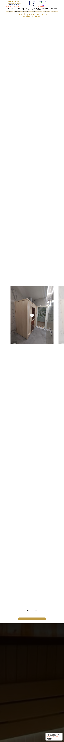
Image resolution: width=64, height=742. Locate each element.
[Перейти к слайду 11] (36, 610)
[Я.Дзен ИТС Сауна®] (11, 6)
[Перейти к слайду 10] (35, 610)
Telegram (43, 4)
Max (43, 5)
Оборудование (46, 11)
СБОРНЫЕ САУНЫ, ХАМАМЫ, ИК (23, 8)
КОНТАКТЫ (39, 9)
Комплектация (54, 11)
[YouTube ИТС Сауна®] (18, 6)
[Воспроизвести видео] (32, 315)
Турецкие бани (17, 11)
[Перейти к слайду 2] (28, 610)
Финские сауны (9, 11)
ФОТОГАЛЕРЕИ (45, 8)
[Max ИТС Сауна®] (20, 6)
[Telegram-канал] (7, 6)
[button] (54, 4)
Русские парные (25, 11)
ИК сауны (39, 11)
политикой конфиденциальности (53, 736)
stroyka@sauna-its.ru (43, 6)
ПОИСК (33, 9)
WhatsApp (43, 2)
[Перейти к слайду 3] (29, 610)
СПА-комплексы (33, 11)
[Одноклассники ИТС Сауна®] (12, 6)
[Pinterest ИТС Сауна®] (16, 6)
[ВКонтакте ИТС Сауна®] (9, 6)
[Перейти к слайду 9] (34, 610)
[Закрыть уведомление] (61, 733)
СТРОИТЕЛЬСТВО (11, 8)
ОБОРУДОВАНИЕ (54, 8)
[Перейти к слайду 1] (27, 610)
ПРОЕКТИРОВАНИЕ (36, 8)
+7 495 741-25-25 (43, 1)
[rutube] (14, 6)
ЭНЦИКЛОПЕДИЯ (26, 9)
